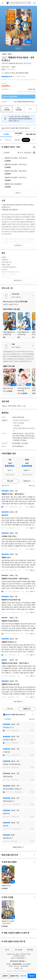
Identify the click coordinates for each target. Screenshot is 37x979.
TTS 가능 (16, 426)
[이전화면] (2, 3)
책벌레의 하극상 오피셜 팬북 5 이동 (21, 185)
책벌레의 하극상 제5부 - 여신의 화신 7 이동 (21, 179)
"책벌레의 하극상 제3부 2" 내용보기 (18, 625)
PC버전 (11, 966)
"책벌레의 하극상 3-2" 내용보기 (18, 646)
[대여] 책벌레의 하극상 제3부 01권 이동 (23, 325)
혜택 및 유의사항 (10, 474)
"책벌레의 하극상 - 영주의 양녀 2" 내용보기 (18, 498)
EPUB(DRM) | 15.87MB (20, 443)
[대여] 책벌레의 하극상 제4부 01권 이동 (9, 325)
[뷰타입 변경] (34, 152)
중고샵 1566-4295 (19, 956)
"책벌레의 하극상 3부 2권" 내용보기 (18, 689)
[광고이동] (29, 3)
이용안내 (4, 420)
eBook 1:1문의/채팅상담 (17, 958)
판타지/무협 (12, 406)
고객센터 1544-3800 (13, 954)
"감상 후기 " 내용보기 (18, 519)
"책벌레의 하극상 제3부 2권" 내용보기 (18, 604)
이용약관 (8, 964)
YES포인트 (5, 89)
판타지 (19, 406)
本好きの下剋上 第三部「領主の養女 (17, 73)
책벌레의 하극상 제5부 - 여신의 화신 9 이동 (21, 166)
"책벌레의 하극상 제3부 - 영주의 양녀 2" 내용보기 (18, 583)
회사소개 (16, 966)
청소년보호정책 (27, 964)
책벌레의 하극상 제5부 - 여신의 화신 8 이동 (21, 172)
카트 (34, 3)
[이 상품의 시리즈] (34, 147)
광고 (21, 968)
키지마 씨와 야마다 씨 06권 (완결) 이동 (23, 381)
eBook (4, 406)
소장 (24, 406)
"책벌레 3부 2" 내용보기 (18, 562)
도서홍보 (16, 968)
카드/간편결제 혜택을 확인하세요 (24, 102)
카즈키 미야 (5, 67)
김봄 (13, 67)
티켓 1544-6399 (25, 954)
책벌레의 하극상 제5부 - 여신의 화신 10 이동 (21, 159)
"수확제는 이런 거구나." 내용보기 (18, 541)
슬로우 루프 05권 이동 (9, 381)
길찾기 (4, 69)
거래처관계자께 (24, 966)
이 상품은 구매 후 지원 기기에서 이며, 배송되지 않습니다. (20, 119)
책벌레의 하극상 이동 (8, 878)
